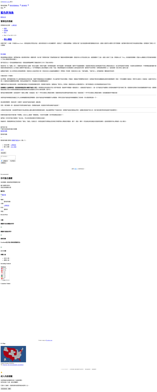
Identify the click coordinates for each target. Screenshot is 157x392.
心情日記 (14, 25)
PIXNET (66, 369)
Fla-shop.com (49, 340)
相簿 (5, 28)
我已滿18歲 (4, 388)
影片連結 (3, 54)
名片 (5, 32)
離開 (9, 388)
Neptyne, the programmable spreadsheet (13, 364)
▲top (2, 149)
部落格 (6, 30)
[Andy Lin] (1, 247)
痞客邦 (14, 140)
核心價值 (8, 39)
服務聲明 (94, 369)
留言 (17, 140)
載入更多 (3, 153)
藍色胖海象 (7, 12)
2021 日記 (13, 147)
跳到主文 (3, 17)
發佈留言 (3, 162)
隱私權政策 (87, 369)
